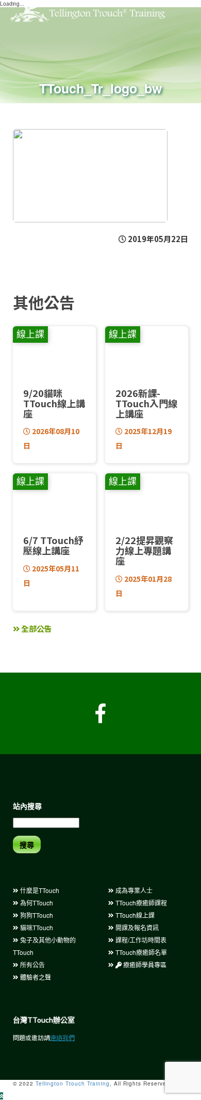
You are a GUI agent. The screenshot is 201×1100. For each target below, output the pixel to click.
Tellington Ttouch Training (73, 1083)
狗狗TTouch (36, 915)
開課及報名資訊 (136, 927)
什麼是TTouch (39, 890)
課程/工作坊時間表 (140, 939)
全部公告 (36, 628)
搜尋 (27, 844)
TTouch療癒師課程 (140, 902)
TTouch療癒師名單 (140, 952)
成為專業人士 (133, 890)
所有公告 (32, 964)
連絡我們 (62, 1037)
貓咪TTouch (36, 927)
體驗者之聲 (35, 977)
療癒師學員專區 (144, 964)
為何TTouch (36, 902)
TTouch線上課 (134, 915)
